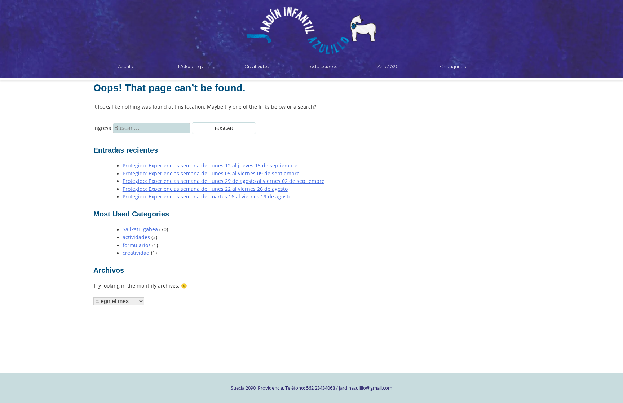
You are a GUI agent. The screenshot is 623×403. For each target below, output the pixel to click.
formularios (137, 245)
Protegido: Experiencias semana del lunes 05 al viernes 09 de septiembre (211, 173)
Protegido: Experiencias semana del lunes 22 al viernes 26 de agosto (205, 189)
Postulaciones (322, 66)
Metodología (191, 66)
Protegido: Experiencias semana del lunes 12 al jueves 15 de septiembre (210, 165)
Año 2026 (387, 66)
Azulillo (126, 66)
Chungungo (453, 66)
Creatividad (257, 66)
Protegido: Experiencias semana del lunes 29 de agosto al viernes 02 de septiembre (223, 181)
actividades (136, 237)
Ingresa (112, 128)
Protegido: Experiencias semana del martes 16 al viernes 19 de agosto (207, 196)
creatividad (136, 253)
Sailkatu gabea (140, 229)
